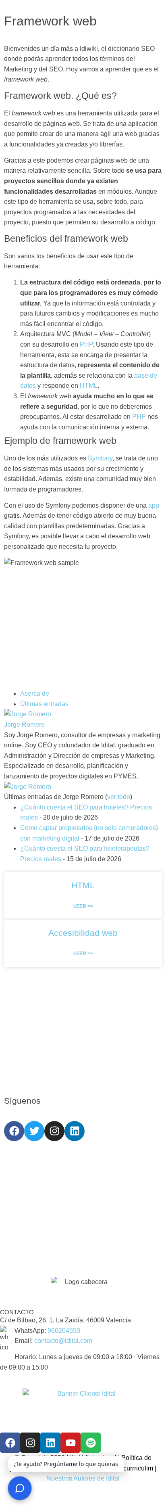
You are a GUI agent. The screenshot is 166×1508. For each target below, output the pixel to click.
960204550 (64, 1330)
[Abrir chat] (19, 1488)
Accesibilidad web (83, 932)
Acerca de (34, 693)
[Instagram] (54, 1131)
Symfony (100, 458)
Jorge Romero (24, 724)
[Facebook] (14, 1131)
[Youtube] (70, 1443)
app (153, 505)
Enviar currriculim (128, 1468)
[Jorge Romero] (27, 714)
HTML (89, 385)
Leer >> (83, 906)
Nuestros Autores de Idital (83, 1478)
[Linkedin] (74, 1131)
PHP (86, 344)
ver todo (118, 796)
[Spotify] (91, 1443)
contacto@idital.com (63, 1340)
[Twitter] (34, 1131)
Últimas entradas (44, 704)
